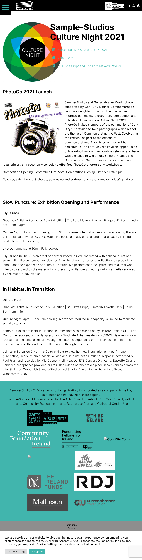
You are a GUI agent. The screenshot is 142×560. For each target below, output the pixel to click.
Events (71, 528)
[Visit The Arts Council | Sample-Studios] (114, 5)
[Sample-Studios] (22, 5)
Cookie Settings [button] (16, 551)
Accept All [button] (37, 551)
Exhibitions (71, 524)
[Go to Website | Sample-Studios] (47, 419)
